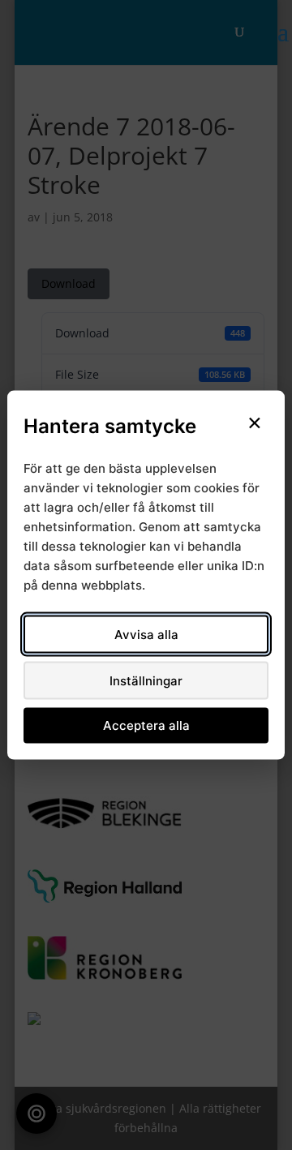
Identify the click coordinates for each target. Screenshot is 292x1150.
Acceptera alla (146, 725)
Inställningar (146, 680)
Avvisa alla (146, 634)
